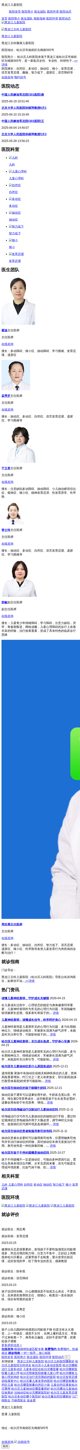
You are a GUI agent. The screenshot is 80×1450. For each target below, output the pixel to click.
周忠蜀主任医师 (11, 924)
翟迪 (4, 330)
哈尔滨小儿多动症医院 (47, 1365)
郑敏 (4, 602)
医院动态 (65, 11)
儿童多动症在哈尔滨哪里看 (41, 1369)
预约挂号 (20, 77)
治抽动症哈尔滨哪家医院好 (32, 1392)
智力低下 (59, 1184)
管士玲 (5, 530)
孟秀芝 (5, 395)
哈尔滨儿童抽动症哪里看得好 (30, 1388)
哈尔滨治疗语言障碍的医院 (38, 1377)
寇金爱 (31, 1400)
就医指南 (39, 18)
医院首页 (15, 11)
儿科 (4, 1184)
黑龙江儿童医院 (11, 36)
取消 (5, 1446)
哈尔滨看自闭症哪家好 (56, 1396)
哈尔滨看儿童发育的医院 (36, 1380)
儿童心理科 (15, 1184)
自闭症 (28, 1184)
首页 (4, 18)
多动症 (37, 1184)
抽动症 (47, 1184)
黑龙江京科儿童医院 (30, 1361)
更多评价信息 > (11, 1345)
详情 (56, 1012)
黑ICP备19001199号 (14, 1434)
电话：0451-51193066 (16, 1421)
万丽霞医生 (18, 1400)
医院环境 (53, 11)
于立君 (5, 468)
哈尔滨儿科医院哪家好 (59, 1361)
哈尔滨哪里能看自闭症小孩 (32, 1384)
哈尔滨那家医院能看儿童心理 (39, 1373)
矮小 (68, 1184)
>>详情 (30, 980)
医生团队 (40, 11)
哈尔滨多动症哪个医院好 (24, 1396)
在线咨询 (7, 77)
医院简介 (27, 11)
